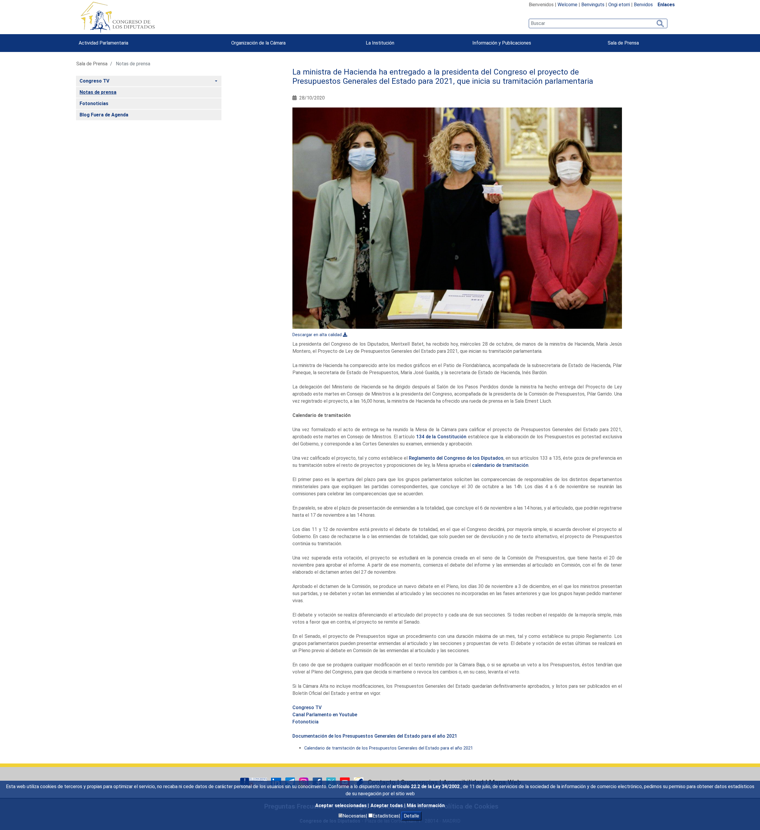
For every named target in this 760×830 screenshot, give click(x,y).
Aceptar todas (387, 805)
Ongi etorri (619, 4)
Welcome (567, 4)
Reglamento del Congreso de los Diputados (456, 458)
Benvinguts (592, 4)
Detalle (411, 816)
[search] (598, 23)
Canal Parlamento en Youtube (324, 714)
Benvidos (643, 4)
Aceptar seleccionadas (341, 805)
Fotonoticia (305, 722)
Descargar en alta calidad (317, 334)
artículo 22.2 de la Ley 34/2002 (426, 786)
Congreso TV (307, 707)
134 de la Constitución (442, 436)
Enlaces (666, 4)
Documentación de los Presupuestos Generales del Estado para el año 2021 (374, 736)
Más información (426, 805)
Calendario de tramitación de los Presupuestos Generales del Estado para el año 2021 (388, 748)
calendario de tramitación (500, 465)
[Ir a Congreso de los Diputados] (117, 17)
